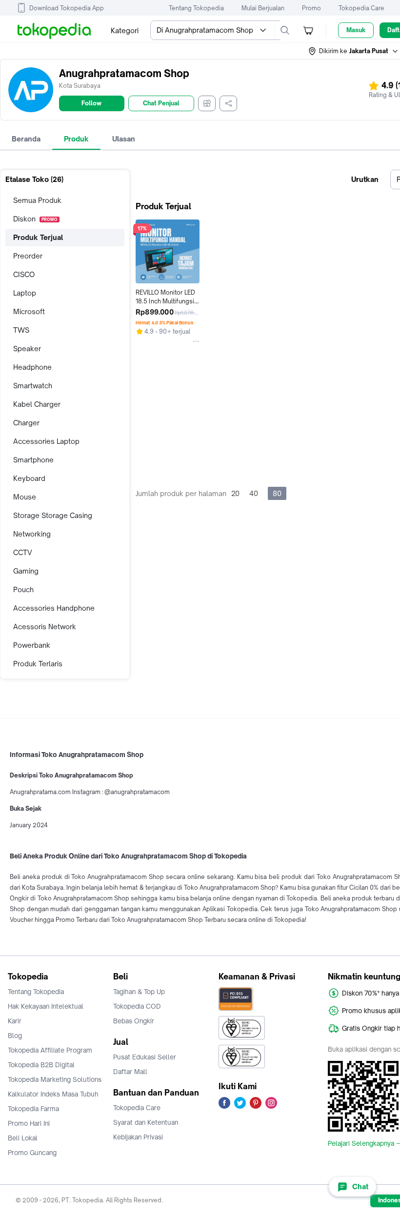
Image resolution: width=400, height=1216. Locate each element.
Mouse (24, 497)
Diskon (35, 219)
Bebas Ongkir (133, 1021)
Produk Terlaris (37, 663)
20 (235, 493)
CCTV (22, 552)
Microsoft (29, 311)
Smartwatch (32, 385)
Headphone (32, 367)
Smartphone (33, 460)
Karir (14, 1021)
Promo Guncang (32, 1152)
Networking (32, 534)
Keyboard (29, 478)
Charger (26, 423)
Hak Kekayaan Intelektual (45, 1006)
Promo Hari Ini (29, 1123)
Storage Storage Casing (52, 515)
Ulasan (123, 139)
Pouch (23, 589)
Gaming (26, 571)
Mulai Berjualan (262, 8)
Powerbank (31, 645)
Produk (76, 139)
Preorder (27, 256)
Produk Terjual (38, 237)
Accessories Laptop (46, 441)
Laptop (24, 293)
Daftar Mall (130, 1072)
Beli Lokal (23, 1138)
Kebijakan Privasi (138, 1137)
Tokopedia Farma (33, 1109)
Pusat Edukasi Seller (144, 1057)
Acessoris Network (44, 626)
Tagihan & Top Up (139, 992)
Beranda (26, 139)
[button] (353, 51)
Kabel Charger (36, 404)
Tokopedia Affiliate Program (50, 1050)
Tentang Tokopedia (196, 8)
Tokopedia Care (361, 8)
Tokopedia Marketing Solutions (54, 1079)
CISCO (24, 274)
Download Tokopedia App (66, 8)
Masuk (355, 30)
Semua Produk (37, 200)
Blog (15, 1035)
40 (253, 493)
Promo (311, 8)
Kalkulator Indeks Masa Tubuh (53, 1094)
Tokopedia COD (137, 1006)
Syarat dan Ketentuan (145, 1122)
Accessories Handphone (54, 608)
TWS (21, 330)
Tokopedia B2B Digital (41, 1065)
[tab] (26, 139)
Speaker (27, 348)
